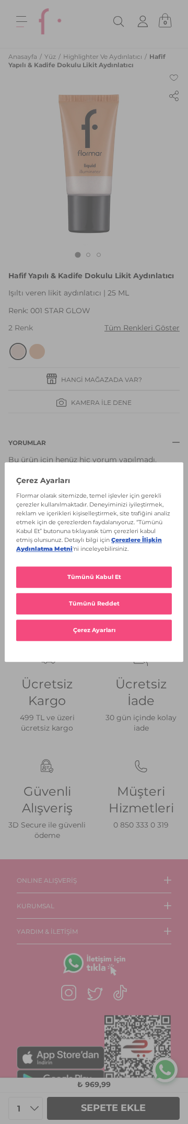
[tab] (77, 254)
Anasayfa (23, 56)
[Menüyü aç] (21, 21)
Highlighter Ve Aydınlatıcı (103, 56)
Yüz (50, 56)
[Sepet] (165, 21)
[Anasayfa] (50, 21)
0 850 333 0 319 (141, 825)
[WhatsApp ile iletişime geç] (165, 1069)
